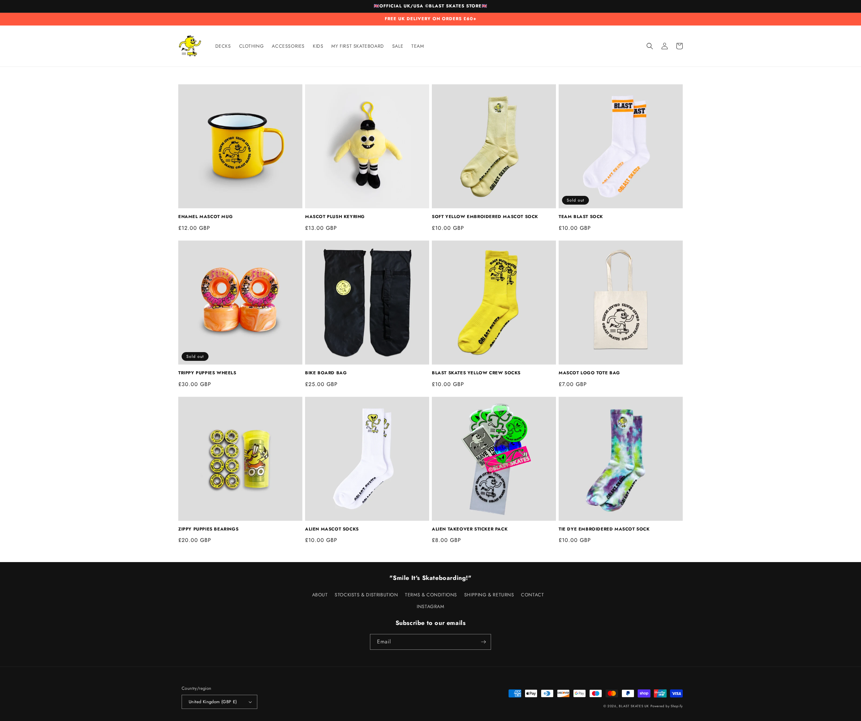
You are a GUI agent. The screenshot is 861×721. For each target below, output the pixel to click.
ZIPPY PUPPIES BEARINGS (208, 529)
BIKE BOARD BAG (326, 373)
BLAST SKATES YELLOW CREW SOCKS (476, 373)
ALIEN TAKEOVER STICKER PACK (470, 529)
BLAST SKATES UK (634, 706)
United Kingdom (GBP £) (213, 701)
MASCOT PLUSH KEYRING (335, 217)
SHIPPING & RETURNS (489, 594)
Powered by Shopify (666, 706)
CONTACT (532, 594)
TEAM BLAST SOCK (581, 217)
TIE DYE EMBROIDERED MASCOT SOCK (604, 529)
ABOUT (320, 594)
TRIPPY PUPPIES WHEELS (207, 373)
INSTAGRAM (430, 606)
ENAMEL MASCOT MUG (205, 217)
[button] (649, 46)
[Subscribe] (483, 642)
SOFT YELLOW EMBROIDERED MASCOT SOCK (485, 217)
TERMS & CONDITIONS (431, 594)
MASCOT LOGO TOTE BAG (589, 373)
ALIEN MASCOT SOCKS (332, 529)
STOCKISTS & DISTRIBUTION (366, 594)
